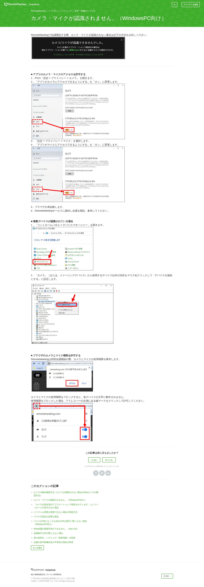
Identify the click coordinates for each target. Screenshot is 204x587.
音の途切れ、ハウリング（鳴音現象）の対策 (54, 538)
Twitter (102, 473)
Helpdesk (34, 4)
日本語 (166, 576)
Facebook (96, 473)
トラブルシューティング (60, 11)
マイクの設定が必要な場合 (46, 516)
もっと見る (37, 548)
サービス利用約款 (54, 574)
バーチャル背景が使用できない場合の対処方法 (55, 512)
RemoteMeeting (38, 11)
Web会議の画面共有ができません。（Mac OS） (56, 529)
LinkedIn (108, 473)
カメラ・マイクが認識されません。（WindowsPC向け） (60, 500)
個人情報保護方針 (38, 574)
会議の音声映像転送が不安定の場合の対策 (53, 542)
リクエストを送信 (190, 4)
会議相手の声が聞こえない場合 (48, 533)
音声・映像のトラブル (85, 11)
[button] (94, 459)
